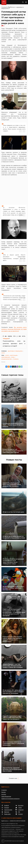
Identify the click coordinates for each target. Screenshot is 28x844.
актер (7, 355)
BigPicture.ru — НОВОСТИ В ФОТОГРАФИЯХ (13, 820)
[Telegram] (22, 367)
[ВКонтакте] (6, 367)
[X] (13, 367)
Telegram (6, 338)
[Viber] (17, 367)
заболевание (5, 357)
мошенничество (6, 359)
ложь (12, 357)
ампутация (13, 355)
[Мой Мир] (11, 367)
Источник (3, 361)
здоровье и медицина (15, 351)
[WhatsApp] (19, 367)
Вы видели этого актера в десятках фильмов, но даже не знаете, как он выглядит (14, 329)
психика (16, 359)
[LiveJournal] (15, 367)
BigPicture (11, 7)
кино (3, 353)
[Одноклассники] (8, 367)
